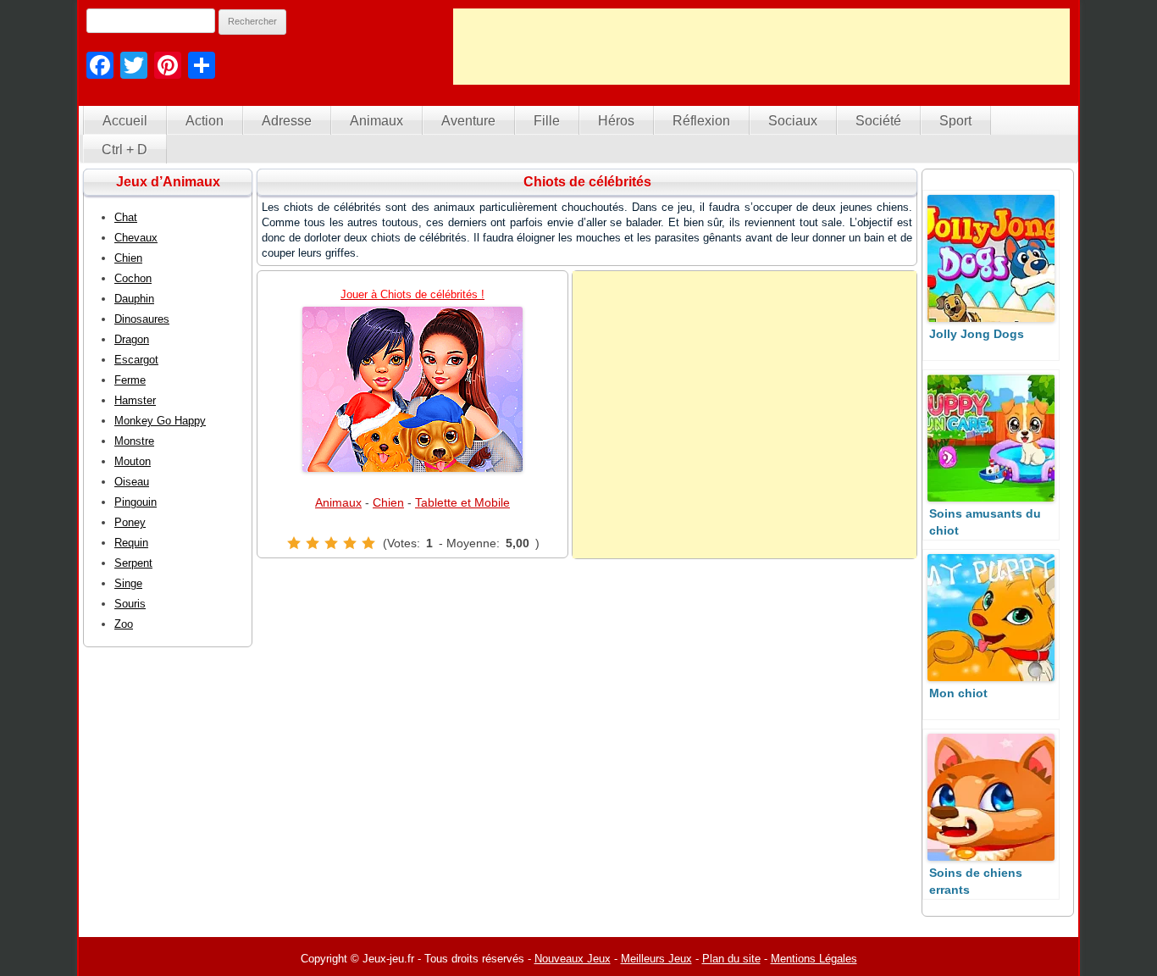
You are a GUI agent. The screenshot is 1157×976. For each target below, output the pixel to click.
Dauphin (134, 298)
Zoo (123, 624)
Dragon (131, 339)
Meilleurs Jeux (656, 958)
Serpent (133, 563)
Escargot (136, 359)
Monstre (134, 441)
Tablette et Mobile (462, 502)
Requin (131, 542)
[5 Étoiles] (368, 543)
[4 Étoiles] (349, 543)
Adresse (287, 121)
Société (878, 121)
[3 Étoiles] (331, 543)
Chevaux (136, 237)
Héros (616, 121)
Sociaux (792, 121)
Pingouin (135, 502)
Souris (130, 603)
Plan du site (731, 958)
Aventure (468, 121)
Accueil (124, 121)
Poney (130, 522)
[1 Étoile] (293, 543)
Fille (547, 121)
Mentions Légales (814, 958)
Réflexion (701, 121)
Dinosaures (141, 319)
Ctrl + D (124, 149)
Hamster (135, 400)
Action (204, 121)
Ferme (130, 380)
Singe (128, 583)
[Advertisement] (761, 46)
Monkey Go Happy (160, 420)
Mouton (132, 461)
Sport (955, 121)
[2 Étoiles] (312, 543)
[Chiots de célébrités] (412, 389)
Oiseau (131, 481)
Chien (388, 502)
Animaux (376, 121)
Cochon (133, 278)
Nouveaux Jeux (572, 958)
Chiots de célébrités (587, 182)
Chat (125, 217)
